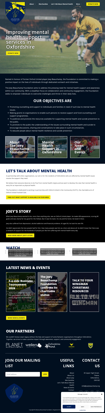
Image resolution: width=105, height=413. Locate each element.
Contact (71, 390)
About (72, 373)
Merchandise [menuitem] (43, 4)
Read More (12, 304)
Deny (82, 407)
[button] (102, 394)
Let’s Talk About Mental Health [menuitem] (62, 4)
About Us (70, 375)
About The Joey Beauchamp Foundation (19, 147)
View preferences (96, 407)
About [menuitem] (32, 4)
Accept (69, 407)
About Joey (70, 378)
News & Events (69, 388)
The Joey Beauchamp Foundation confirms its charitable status (48, 286)
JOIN (45, 374)
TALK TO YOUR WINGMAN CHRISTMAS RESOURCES (82, 285)
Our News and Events (79, 147)
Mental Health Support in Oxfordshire (52, 147)
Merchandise (69, 380)
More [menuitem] (78, 4)
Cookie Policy (82, 410)
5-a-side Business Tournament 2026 (21, 284)
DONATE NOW (93, 4)
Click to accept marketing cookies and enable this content (52, 253)
